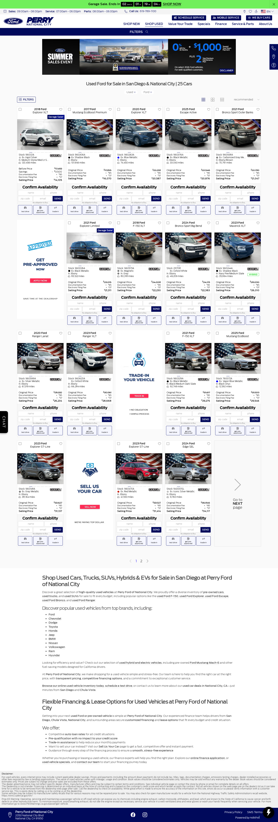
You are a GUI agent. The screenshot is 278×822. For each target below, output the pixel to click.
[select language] (272, 11)
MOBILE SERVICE (228, 17)
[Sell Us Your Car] (89, 490)
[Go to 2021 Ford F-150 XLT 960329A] (188, 358)
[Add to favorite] (60, 109)
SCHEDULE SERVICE (191, 17)
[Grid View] (203, 100)
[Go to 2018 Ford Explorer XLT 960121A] (40, 134)
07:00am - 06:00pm (68, 11)
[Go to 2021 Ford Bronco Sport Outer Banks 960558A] (237, 134)
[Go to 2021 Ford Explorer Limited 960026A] (90, 248)
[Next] (147, 561)
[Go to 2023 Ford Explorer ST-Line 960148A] (40, 468)
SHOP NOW (172, 4)
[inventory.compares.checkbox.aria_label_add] (20, 109)
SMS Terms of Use (259, 812)
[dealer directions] (11, 815)
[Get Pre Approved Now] (40, 269)
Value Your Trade (180, 24)
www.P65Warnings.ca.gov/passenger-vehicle (44, 804)
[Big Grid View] (213, 100)
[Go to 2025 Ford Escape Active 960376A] (188, 134)
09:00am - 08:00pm (29, 11)
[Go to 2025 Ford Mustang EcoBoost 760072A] (237, 358)
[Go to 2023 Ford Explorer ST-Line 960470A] (139, 468)
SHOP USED (154, 24)
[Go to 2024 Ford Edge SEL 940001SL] (188, 468)
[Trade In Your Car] (139, 379)
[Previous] (130, 561)
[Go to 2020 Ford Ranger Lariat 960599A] (40, 358)
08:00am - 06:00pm (104, 11)
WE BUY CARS (261, 17)
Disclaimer (226, 70)
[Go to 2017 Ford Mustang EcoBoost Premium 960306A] (90, 134)
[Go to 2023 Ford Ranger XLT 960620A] (90, 358)
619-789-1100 (148, 11)
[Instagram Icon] (145, 815)
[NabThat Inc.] (255, 817)
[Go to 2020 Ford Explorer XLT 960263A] (139, 134)
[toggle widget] (268, 812)
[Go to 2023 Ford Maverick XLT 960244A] (237, 248)
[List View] (222, 100)
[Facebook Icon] (133, 815)
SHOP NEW (131, 24)
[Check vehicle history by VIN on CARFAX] (56, 155)
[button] (274, 4)
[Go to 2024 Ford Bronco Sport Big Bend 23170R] (188, 248)
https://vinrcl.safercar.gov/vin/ (17, 795)
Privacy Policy (233, 812)
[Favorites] (250, 11)
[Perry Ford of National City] (28, 21)
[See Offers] (139, 57)
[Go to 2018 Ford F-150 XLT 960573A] (139, 248)
